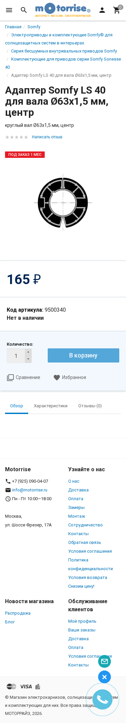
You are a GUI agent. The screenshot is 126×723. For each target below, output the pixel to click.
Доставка (78, 489)
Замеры (76, 507)
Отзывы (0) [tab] (90, 405)
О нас (73, 481)
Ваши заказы (81, 629)
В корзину (83, 355)
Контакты (78, 533)
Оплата (75, 498)
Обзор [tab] (16, 405)
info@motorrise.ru (29, 489)
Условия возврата (87, 577)
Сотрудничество (85, 524)
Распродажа (18, 613)
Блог (10, 621)
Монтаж (76, 516)
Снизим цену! (81, 586)
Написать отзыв (47, 137)
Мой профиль (82, 621)
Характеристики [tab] (51, 405)
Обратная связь (84, 542)
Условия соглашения (90, 551)
